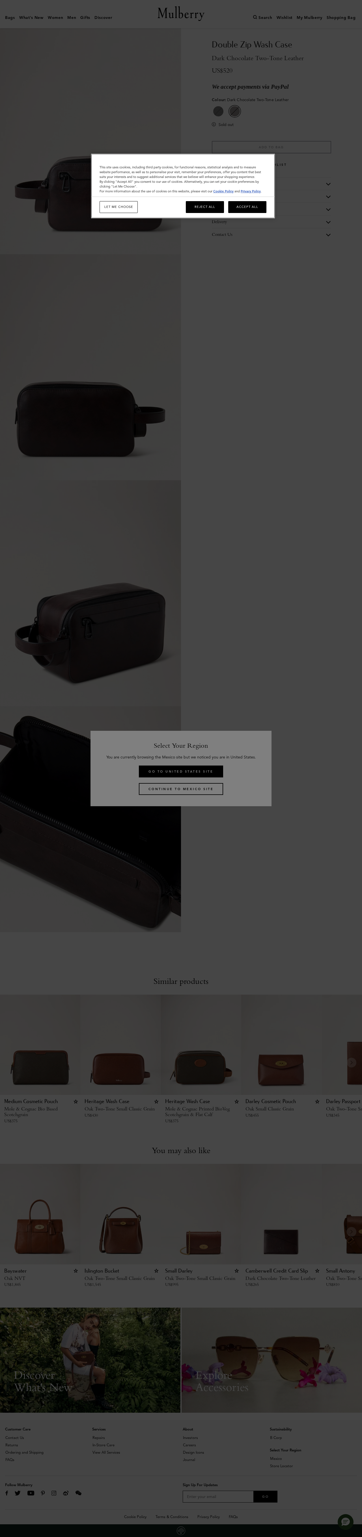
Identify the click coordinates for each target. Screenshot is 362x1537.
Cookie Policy (223, 191)
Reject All (205, 207)
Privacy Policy (251, 191)
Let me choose (118, 207)
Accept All (247, 207)
